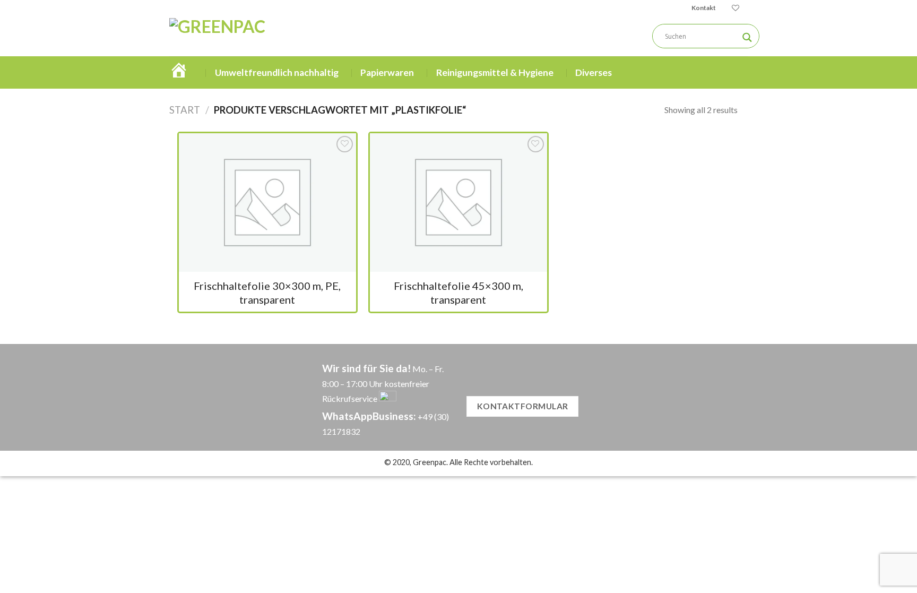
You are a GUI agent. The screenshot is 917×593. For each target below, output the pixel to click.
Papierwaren (387, 72)
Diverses (593, 72)
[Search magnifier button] (747, 37)
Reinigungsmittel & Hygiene (494, 72)
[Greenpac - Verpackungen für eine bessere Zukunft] (261, 36)
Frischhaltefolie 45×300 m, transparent (458, 292)
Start (184, 110)
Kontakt (703, 8)
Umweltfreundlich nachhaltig (277, 72)
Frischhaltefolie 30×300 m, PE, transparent (267, 292)
